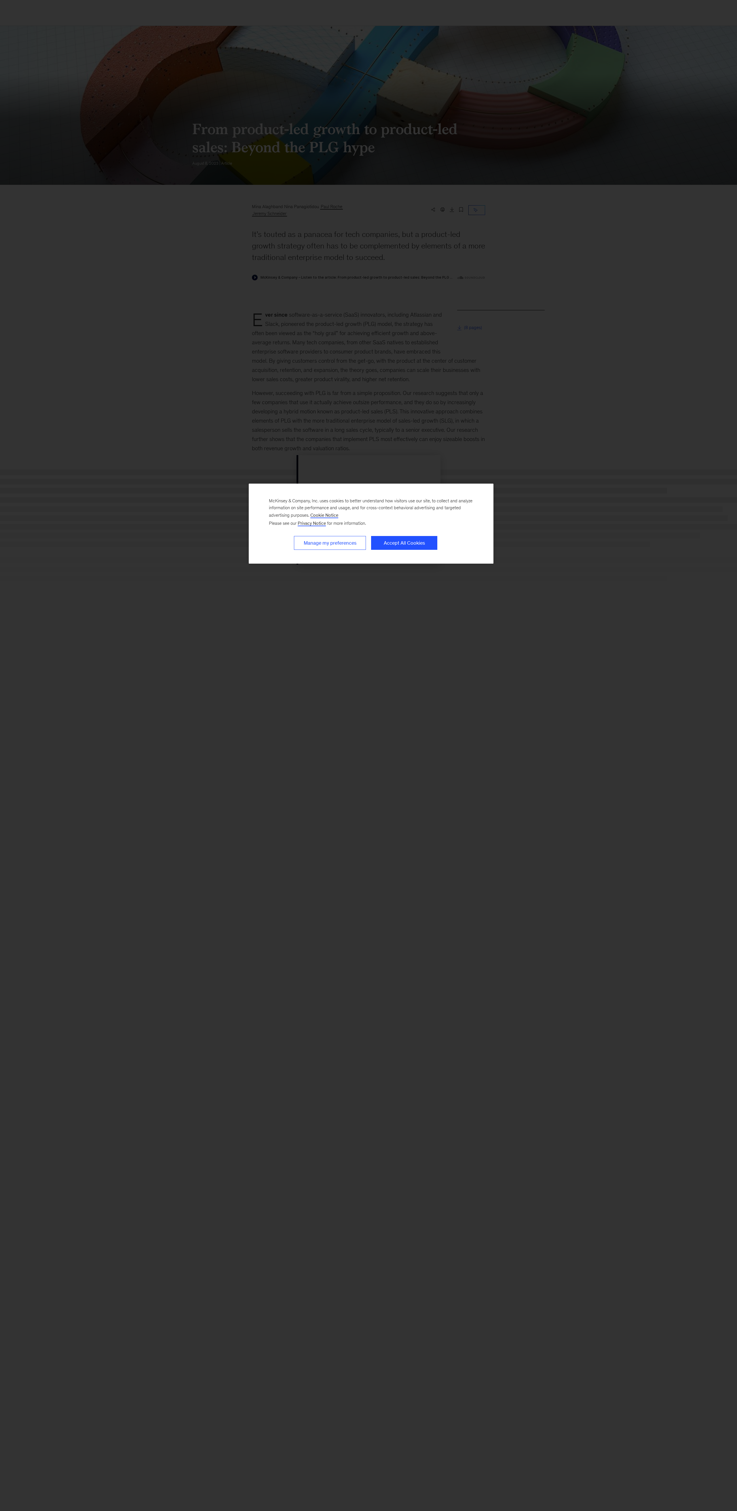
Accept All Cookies (404, 543)
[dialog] (371, 524)
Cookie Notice (324, 515)
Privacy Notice (312, 523)
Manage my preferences (330, 543)
